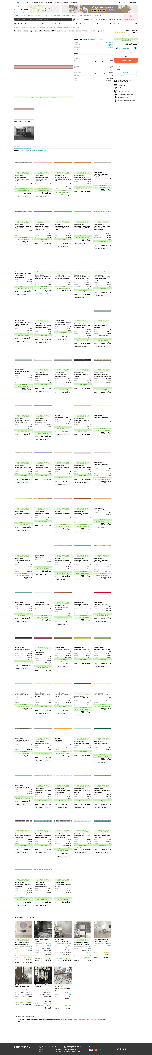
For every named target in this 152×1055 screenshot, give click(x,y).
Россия (109, 943)
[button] (116, 52)
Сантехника (55, 15)
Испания (29, 946)
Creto (109, 945)
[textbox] (44, 19)
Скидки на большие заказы (124, 91)
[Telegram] (123, 1049)
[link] (17, 27)
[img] (16, 922)
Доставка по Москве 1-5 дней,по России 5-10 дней (125, 81)
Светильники (89, 15)
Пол (97, 15)
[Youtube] (120, 1049)
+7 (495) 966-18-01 (48, 1047)
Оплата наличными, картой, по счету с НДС (124, 84)
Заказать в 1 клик (126, 48)
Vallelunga (49, 945)
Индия (89, 946)
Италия (49, 943)
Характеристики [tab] (80, 39)
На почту (126, 35)
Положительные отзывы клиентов (126, 100)
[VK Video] (115, 1049)
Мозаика (38, 15)
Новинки (78, 19)
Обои (80, 15)
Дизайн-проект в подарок (124, 87)
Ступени (46, 15)
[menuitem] (34, 2)
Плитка (18, 15)
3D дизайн (58, 2)
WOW (30, 948)
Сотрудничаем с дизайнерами (125, 94)
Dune (30, 991)
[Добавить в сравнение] (117, 48)
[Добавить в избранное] (135, 48)
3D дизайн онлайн (130, 19)
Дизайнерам (73, 2)
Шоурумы (35, 2)
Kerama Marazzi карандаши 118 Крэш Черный (87, 1019)
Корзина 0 (133, 2)
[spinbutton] (126, 52)
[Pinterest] (126, 1049)
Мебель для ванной (69, 15)
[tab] (96, 39)
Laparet (89, 948)
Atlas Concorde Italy (46, 991)
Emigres (69, 945)
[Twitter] (118, 1049)
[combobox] (44, 19)
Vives (70, 994)
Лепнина (103, 15)
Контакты (65, 2)
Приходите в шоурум (123, 97)
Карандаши (110, 44)
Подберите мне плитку (127, 75)
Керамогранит (27, 15)
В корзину (126, 60)
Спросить (126, 72)
